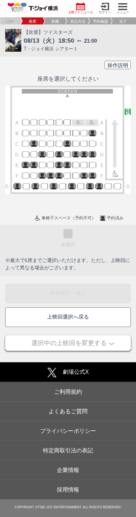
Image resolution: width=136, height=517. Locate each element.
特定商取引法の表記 (68, 450)
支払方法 (77, 21)
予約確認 (100, 21)
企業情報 (68, 470)
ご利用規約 (68, 392)
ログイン (105, 12)
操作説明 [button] (117, 65)
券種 (55, 21)
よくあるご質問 (68, 411)
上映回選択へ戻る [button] (68, 317)
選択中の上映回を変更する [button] (69, 343)
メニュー (122, 12)
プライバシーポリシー (68, 431)
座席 (32, 21)
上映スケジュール (80, 12)
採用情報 (68, 490)
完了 (123, 21)
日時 (10, 21)
